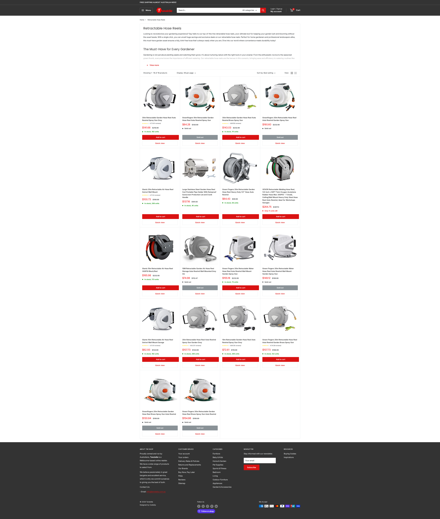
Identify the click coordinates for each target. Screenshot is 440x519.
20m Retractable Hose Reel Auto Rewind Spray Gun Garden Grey (199, 341)
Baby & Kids (218, 457)
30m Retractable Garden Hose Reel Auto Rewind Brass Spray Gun (239, 119)
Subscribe (251, 467)
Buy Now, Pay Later (186, 472)
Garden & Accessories (222, 487)
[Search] (263, 10)
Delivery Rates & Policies (188, 461)
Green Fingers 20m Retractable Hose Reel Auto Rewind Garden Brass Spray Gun (279, 341)
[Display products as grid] (292, 73)
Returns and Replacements (189, 465)
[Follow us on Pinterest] (211, 506)
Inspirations (289, 457)
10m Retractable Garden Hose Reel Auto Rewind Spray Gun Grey (238, 341)
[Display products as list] (296, 73)
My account (276, 11)
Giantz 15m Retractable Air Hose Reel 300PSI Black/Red (157, 269)
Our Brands (183, 468)
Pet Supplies (218, 465)
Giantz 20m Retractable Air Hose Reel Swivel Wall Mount (157, 190)
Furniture (216, 453)
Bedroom (217, 472)
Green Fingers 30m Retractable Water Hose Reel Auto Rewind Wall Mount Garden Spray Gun (238, 271)
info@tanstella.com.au (156, 491)
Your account (184, 453)
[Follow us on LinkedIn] (216, 506)
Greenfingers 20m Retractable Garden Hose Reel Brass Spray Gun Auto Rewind (159, 412)
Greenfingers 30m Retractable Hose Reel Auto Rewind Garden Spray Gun (279, 119)
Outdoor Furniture (220, 479)
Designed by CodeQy (148, 505)
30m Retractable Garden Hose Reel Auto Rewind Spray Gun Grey (159, 119)
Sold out (200, 137)
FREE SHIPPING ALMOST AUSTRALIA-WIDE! (158, 2)
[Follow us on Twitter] (203, 506)
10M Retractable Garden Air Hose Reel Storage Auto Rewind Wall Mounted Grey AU (199, 271)
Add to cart (160, 137)
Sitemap (181, 483)
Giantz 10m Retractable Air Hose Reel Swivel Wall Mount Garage (157, 341)
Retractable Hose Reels (156, 20)
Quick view (160, 143)
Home (142, 20)
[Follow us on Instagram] (207, 506)
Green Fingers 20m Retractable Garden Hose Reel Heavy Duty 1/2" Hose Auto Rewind (238, 192)
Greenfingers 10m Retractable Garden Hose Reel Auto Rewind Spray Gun (198, 119)
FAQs (180, 476)
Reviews (181, 479)
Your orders (183, 457)
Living (215, 476)
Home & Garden (219, 461)
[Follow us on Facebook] (198, 506)
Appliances (217, 483)
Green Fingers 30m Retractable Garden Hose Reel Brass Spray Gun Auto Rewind (199, 412)
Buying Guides (290, 453)
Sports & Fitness (219, 468)
